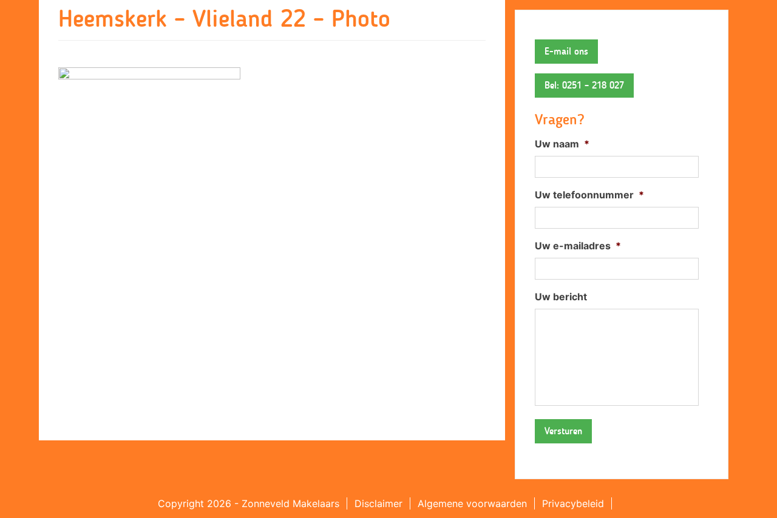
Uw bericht (561, 297)
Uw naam (562, 144)
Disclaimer (378, 503)
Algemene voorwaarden (472, 503)
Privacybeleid (573, 503)
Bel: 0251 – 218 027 (584, 85)
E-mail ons (566, 51)
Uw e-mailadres (578, 246)
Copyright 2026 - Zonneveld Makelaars (248, 503)
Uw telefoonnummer (589, 195)
